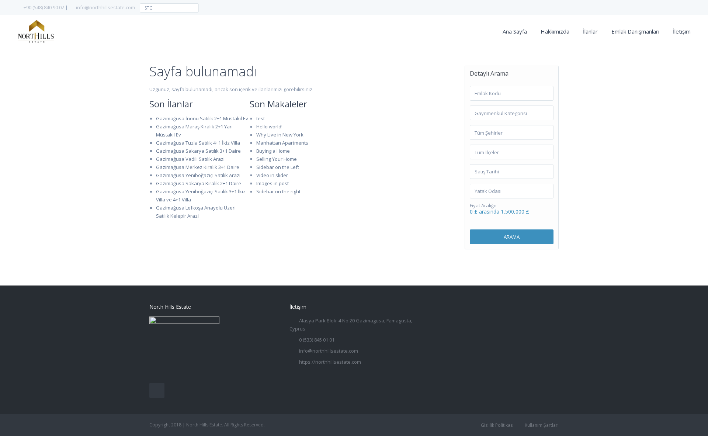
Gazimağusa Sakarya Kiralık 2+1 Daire (198, 183)
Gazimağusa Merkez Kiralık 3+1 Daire (197, 167)
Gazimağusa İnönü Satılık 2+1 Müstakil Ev (202, 118)
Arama (512, 236)
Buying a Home (273, 151)
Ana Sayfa (515, 31)
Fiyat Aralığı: (483, 205)
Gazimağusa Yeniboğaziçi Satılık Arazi (198, 175)
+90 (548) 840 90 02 (44, 7)
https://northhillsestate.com (330, 362)
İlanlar (590, 31)
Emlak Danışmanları (635, 31)
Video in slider (272, 175)
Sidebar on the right (278, 191)
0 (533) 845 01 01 (316, 339)
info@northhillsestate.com (105, 7)
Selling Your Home (276, 159)
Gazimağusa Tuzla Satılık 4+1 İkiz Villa (198, 142)
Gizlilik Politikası (497, 425)
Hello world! (269, 126)
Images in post (272, 183)
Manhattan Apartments (282, 142)
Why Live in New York (279, 134)
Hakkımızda (555, 31)
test (260, 118)
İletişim (682, 31)
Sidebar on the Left (277, 167)
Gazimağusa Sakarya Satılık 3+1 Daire (198, 151)
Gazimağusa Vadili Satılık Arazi (190, 159)
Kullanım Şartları (542, 425)
